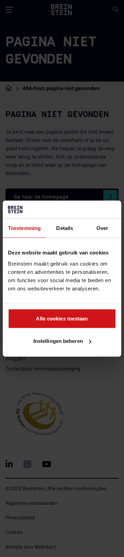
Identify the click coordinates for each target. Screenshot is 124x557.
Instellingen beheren (58, 341)
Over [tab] (102, 228)
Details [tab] (64, 228)
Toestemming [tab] (24, 228)
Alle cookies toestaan (62, 318)
